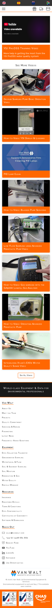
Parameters (7, 431)
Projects (6, 417)
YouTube (10, 548)
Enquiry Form (12, 543)
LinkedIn (10, 553)
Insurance (6, 497)
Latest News (8, 436)
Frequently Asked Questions (15, 440)
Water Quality (9, 480)
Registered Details (10, 502)
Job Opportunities (14, 563)
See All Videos (26, 375)
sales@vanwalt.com (15, 533)
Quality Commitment (12, 422)
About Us (6, 408)
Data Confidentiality (12, 511)
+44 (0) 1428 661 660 (17, 538)
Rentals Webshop (10, 485)
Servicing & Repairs (11, 427)
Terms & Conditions (11, 506)
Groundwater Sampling (12, 457)
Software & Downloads (13, 520)
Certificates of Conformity (15, 516)
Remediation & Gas (11, 476)
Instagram (10, 558)
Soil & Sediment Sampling (14, 467)
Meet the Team (9, 413)
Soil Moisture (8, 471)
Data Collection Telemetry (15, 453)
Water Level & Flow (11, 462)
